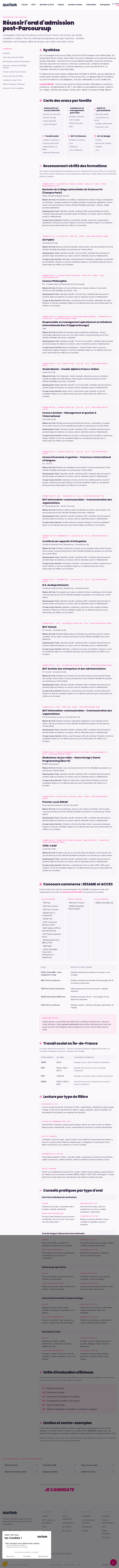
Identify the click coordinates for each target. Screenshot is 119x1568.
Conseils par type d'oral (12, 80)
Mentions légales (56, 1565)
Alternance (46, 1531)
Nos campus (67, 1531)
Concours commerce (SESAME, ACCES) (15, 67)
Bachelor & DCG (47, 4)
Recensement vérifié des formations (17, 61)
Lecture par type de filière (13, 76)
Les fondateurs (68, 1523)
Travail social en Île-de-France (14, 72)
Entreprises (105, 4)
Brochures (106, 1537)
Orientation (91, 4)
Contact (85, 1531)
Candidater (86, 1516)
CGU (79, 1565)
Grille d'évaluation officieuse (14, 84)
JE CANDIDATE (59, 1489)
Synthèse (6, 53)
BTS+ (33, 4)
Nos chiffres (66, 1527)
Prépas (61, 4)
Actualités (105, 1516)
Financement (87, 1527)
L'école (24, 4)
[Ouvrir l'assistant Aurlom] (113, 1562)
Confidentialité (70, 1565)
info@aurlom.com (108, 1565)
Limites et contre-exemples (13, 88)
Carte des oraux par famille (13, 57)
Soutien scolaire (75, 4)
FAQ (103, 1527)
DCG (44, 1527)
